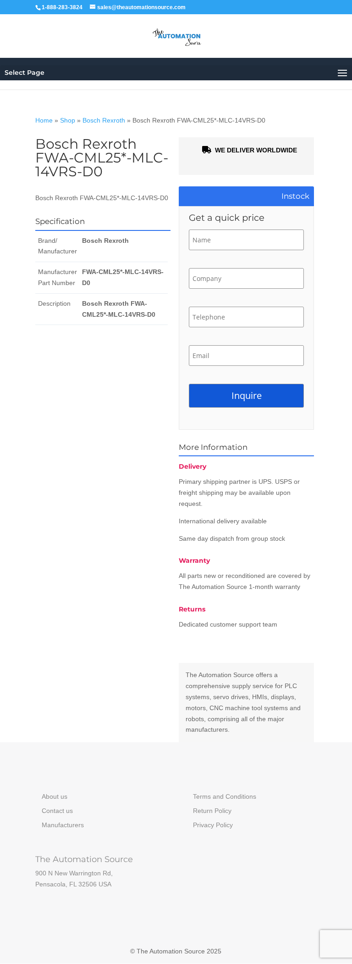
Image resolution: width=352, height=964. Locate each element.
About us (54, 796)
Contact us (57, 810)
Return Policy (212, 810)
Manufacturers (63, 825)
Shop (67, 120)
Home (44, 120)
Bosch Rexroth (103, 120)
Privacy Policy (213, 825)
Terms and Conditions (224, 796)
